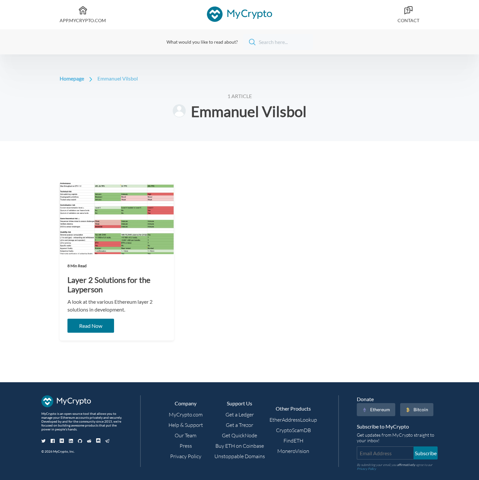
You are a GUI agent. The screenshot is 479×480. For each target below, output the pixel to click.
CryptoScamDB (293, 430)
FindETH (293, 440)
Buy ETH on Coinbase (239, 446)
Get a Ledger (239, 414)
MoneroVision (293, 451)
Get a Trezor (239, 425)
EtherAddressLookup (293, 419)
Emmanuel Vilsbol (117, 78)
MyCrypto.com (186, 414)
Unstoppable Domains (239, 456)
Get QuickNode (239, 435)
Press (186, 446)
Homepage (72, 78)
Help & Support (185, 425)
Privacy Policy (185, 456)
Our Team (185, 435)
